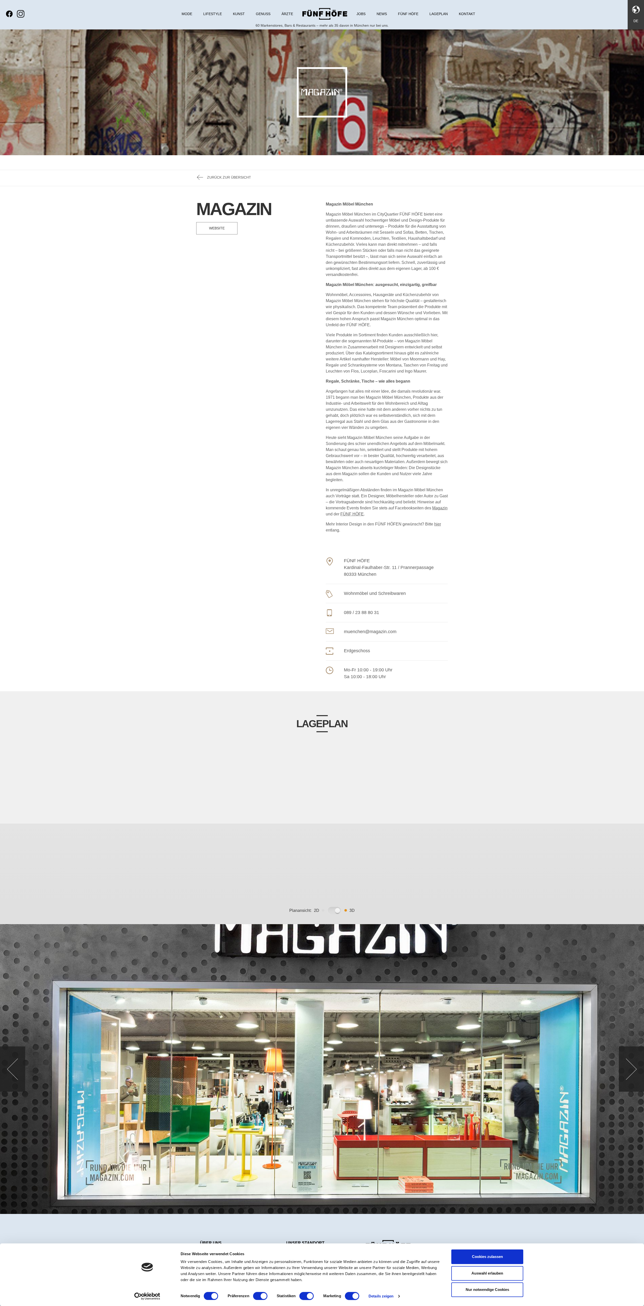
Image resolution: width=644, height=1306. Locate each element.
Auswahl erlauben (487, 1273)
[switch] (260, 1296)
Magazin (440, 508)
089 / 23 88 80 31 (361, 612)
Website (217, 228)
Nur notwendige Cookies (487, 1289)
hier (437, 524)
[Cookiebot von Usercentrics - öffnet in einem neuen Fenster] (147, 1296)
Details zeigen (381, 1296)
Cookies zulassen (487, 1256)
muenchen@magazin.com (370, 631)
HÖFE (357, 514)
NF (348, 514)
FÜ (343, 514)
